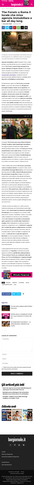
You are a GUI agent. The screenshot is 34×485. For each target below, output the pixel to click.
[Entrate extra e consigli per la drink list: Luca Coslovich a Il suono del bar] (6, 316)
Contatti (3, 451)
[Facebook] (10, 445)
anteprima (8, 282)
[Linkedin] (19, 445)
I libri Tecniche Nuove (7, 464)
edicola (27, 282)
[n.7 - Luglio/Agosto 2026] (6, 275)
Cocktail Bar (21, 282)
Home (3, 8)
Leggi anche (5, 302)
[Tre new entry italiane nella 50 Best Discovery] (6, 308)
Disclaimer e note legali (13, 471)
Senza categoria (9, 8)
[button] (31, 4)
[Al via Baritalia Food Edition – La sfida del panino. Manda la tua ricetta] (6, 324)
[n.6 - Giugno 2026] (17, 415)
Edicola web (9, 406)
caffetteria (14, 282)
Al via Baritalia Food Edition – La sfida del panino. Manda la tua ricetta (21, 324)
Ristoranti (4, 1)
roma (15, 284)
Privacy (22, 471)
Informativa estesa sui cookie (17, 473)
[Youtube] (23, 445)
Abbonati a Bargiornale (21, 275)
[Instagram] (15, 445)
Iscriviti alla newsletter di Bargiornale (10, 456)
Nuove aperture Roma (7, 284)
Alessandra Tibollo (7, 23)
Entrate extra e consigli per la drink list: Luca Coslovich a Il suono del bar (21, 316)
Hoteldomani (11, 1)
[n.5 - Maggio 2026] (27, 415)
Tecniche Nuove (5, 462)
